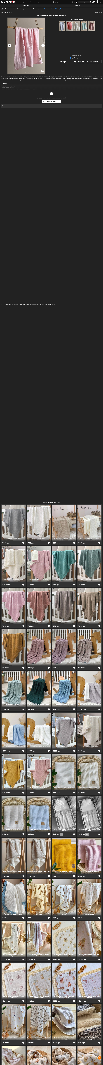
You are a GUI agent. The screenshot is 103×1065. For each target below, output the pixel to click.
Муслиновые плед (49, 304)
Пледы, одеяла (37, 9)
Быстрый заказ (95, 61)
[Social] (99, 1058)
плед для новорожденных (23, 304)
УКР (71, 2)
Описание (26, 5)
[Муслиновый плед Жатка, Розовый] (26, 45)
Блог (49, 2)
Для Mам (19, 2)
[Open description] (51, 93)
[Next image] (43, 45)
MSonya (100, 12)
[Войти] (100, 2)
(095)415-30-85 (59, 2)
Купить (82, 61)
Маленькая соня (37, 304)
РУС (74, 2)
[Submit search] (90, 2)
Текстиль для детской (24, 9)
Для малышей (27, 2)
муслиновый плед (9, 304)
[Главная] (2, 9)
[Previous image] (9, 45)
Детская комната (37, 2)
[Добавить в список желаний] (75, 61)
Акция (45, 2)
